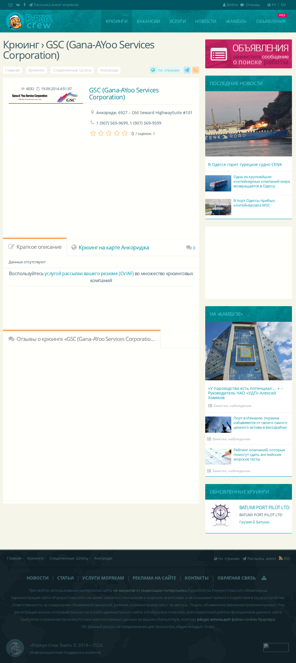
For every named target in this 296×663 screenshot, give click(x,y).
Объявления (271, 21)
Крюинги (116, 21)
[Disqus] (101, 423)
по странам (169, 70)
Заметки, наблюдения (232, 405)
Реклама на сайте (154, 578)
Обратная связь (236, 578)
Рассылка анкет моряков (56, 4)
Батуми (262, 522)
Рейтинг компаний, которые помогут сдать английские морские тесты (259, 454)
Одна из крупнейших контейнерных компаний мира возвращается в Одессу (262, 181)
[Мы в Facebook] (25, 4)
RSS (195, 70)
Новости (205, 21)
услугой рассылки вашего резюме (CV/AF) (89, 273)
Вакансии (148, 21)
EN (283, 4)
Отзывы (252, 4)
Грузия (245, 522)
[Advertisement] (101, 304)
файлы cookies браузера (253, 619)
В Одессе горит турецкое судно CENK (245, 164)
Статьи (65, 578)
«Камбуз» (236, 21)
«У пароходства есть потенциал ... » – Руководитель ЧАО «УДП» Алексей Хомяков (245, 393)
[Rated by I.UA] (276, 647)
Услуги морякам (103, 578)
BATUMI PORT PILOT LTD (264, 507)
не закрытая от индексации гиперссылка (149, 590)
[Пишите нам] (11, 4)
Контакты (197, 578)
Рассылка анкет (187, 70)
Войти (232, 4)
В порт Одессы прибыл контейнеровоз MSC (254, 203)
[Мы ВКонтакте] (18, 4)
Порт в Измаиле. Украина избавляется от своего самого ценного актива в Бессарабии (260, 422)
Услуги (177, 21)
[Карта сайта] (264, 578)
